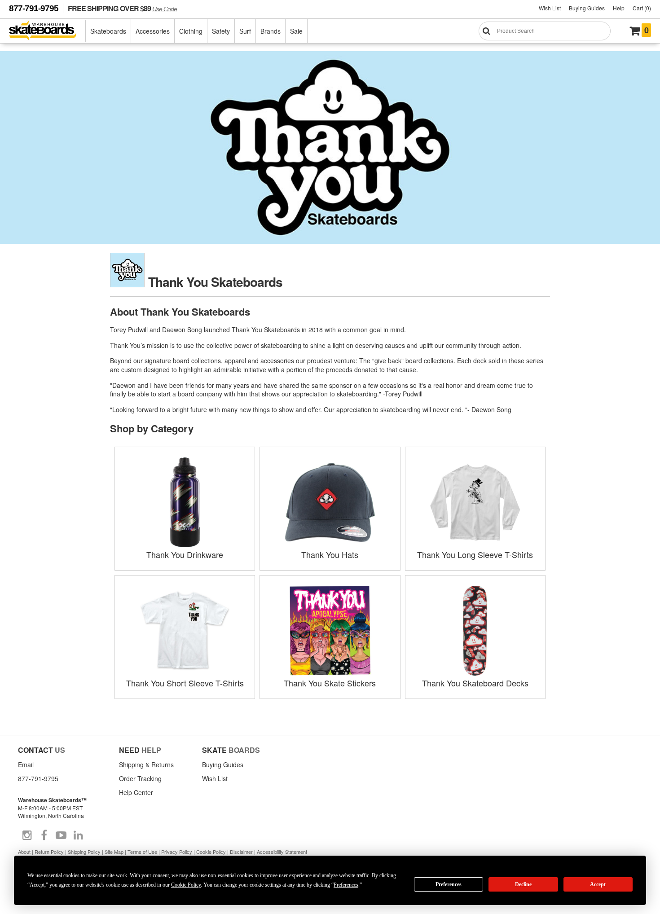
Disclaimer (241, 851)
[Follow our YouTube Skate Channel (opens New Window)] (61, 835)
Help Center (136, 792)
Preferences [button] (346, 885)
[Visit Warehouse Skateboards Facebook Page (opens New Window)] (44, 835)
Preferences (449, 884)
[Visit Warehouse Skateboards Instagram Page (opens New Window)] (27, 835)
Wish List (550, 8)
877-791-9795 (33, 8)
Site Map (114, 851)
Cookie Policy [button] (186, 885)
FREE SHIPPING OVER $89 (122, 8)
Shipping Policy (84, 851)
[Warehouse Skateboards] (47, 31)
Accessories (153, 30)
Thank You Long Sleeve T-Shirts (475, 554)
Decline (523, 884)
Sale (296, 30)
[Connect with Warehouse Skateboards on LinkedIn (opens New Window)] (78, 835)
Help (619, 8)
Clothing (190, 30)
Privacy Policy (176, 851)
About (24, 851)
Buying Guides (587, 8)
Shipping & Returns (146, 764)
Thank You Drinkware (184, 554)
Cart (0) (642, 8)
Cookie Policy (211, 851)
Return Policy (49, 851)
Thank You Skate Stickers (330, 683)
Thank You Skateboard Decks (475, 683)
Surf (245, 30)
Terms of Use (142, 851)
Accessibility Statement (282, 851)
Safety (221, 30)
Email (26, 764)
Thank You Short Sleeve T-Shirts (185, 683)
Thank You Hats (329, 554)
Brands (270, 30)
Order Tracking (140, 778)
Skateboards (108, 30)
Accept (598, 884)
